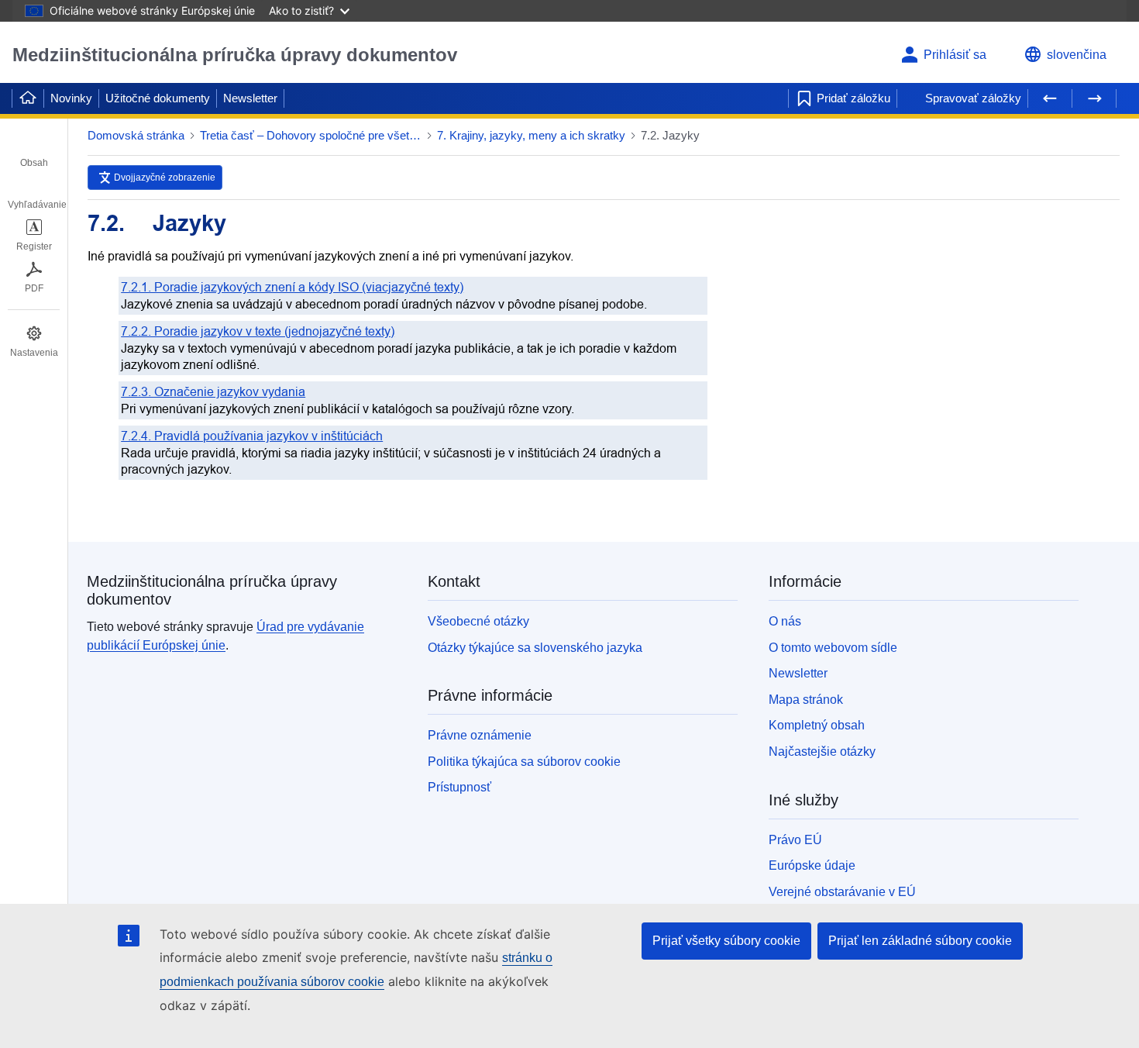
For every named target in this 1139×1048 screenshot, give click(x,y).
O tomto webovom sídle (833, 647)
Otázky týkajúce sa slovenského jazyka (535, 647)
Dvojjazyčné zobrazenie (164, 177)
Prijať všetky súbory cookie (726, 940)
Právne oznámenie (480, 735)
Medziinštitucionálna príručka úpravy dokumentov (234, 54)
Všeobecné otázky (478, 621)
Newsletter (250, 98)
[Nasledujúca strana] (1094, 98)
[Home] (27, 98)
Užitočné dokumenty (157, 98)
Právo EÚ (795, 839)
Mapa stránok (806, 699)
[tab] (34, 152)
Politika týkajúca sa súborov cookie (524, 761)
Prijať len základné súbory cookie (920, 940)
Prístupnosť (459, 787)
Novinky (71, 98)
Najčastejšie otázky (822, 751)
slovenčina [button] (1076, 54)
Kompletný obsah (817, 725)
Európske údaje (812, 865)
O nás (785, 621)
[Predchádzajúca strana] (1050, 98)
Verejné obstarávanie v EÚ (842, 891)
